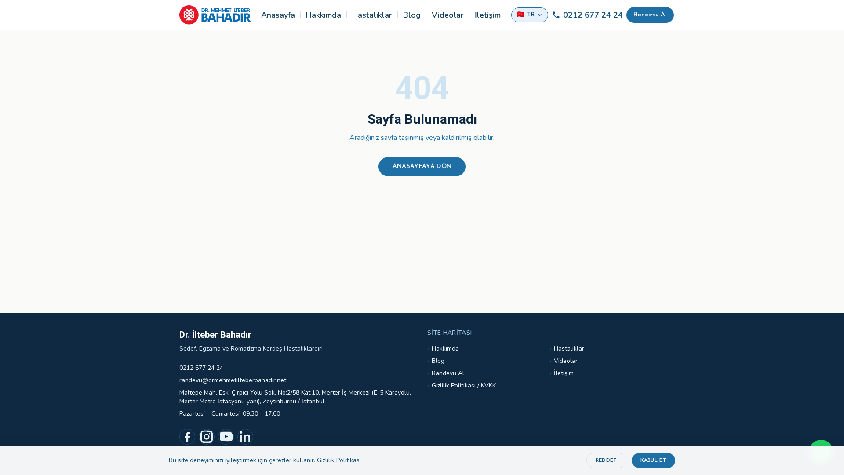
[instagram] (207, 437)
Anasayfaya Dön (422, 166)
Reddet (606, 460)
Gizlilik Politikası (339, 460)
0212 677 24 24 (593, 15)
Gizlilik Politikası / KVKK (461, 385)
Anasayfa (278, 15)
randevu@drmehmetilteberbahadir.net (232, 380)
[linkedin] (245, 437)
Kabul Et (653, 460)
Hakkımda (323, 15)
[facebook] (187, 437)
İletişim (488, 15)
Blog (412, 15)
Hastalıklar (372, 15)
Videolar (448, 15)
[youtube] (226, 437)
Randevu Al (650, 14)
